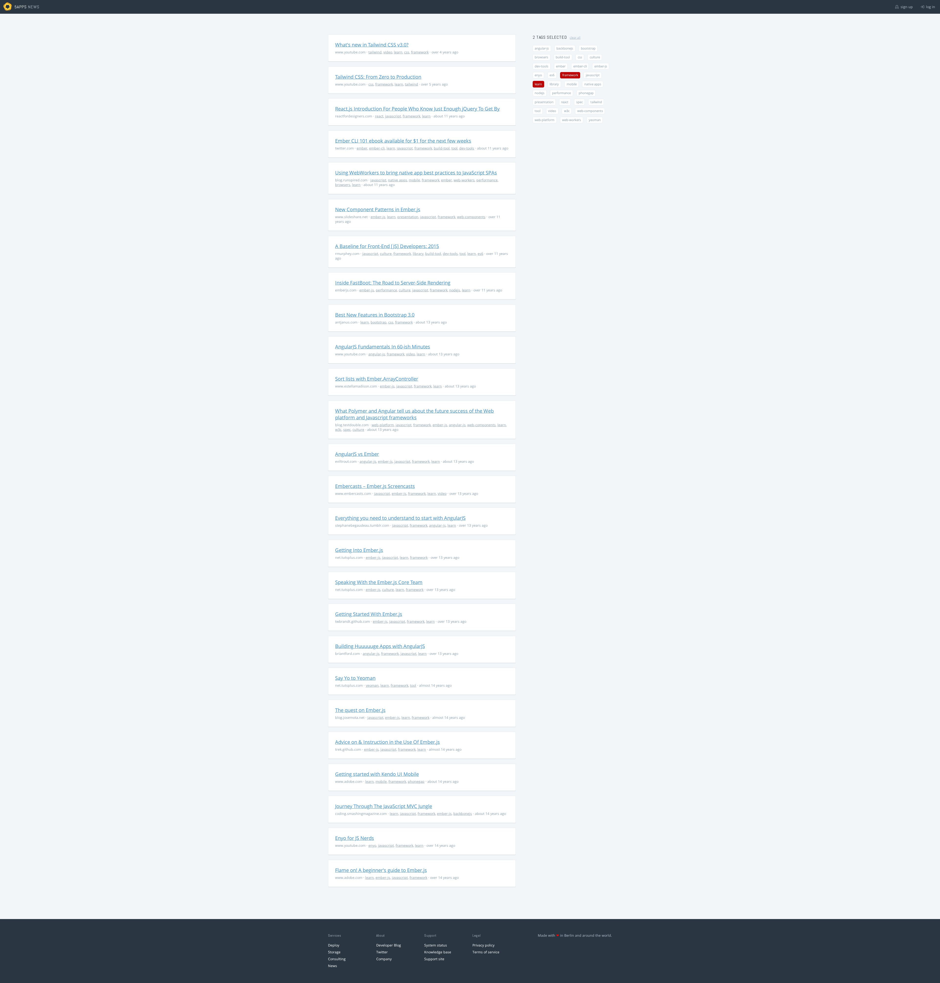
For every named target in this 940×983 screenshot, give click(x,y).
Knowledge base (437, 952)
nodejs (454, 290)
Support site (434, 959)
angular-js (376, 354)
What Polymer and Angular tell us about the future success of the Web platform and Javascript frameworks (414, 414)
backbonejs (462, 813)
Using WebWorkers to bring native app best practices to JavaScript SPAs (416, 172)
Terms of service (485, 952)
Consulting (337, 959)
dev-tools (466, 148)
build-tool (442, 148)
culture (386, 253)
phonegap (416, 781)
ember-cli (377, 148)
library (418, 253)
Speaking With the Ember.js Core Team (379, 582)
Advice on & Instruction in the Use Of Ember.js (387, 742)
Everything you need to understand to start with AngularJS (400, 518)
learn (398, 52)
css (406, 52)
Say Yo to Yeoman (355, 678)
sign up (906, 6)
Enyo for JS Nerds (354, 838)
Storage (334, 952)
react (379, 116)
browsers (342, 184)
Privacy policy (483, 945)
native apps (397, 180)
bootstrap (379, 322)
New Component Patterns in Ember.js (377, 209)
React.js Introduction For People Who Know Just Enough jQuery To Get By (417, 108)
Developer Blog (388, 945)
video (387, 52)
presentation (407, 216)
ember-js (378, 216)
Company (384, 959)
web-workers (464, 180)
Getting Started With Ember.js (368, 614)
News (332, 965)
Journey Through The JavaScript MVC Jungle (383, 806)
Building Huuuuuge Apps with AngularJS (380, 646)
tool (454, 148)
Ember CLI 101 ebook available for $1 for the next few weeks (403, 140)
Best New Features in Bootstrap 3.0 (374, 314)
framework (420, 52)
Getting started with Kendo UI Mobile (377, 774)
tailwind (375, 52)
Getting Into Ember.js (359, 550)
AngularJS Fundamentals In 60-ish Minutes (382, 346)
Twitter (382, 952)
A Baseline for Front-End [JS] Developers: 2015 (387, 246)
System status (435, 945)
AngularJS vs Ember (357, 454)
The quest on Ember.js (360, 710)
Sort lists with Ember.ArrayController (376, 378)
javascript (393, 116)
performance (487, 180)
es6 (480, 253)
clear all (575, 38)
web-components (471, 216)
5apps (20, 7)
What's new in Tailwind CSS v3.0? (372, 44)
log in (930, 6)
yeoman (372, 685)
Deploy (333, 945)
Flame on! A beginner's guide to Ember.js (381, 870)
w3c (338, 429)
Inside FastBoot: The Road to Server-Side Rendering (392, 282)
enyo (372, 845)
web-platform (383, 425)
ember (362, 148)
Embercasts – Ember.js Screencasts (375, 486)
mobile (414, 180)
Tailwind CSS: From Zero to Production (378, 77)
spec (347, 429)
